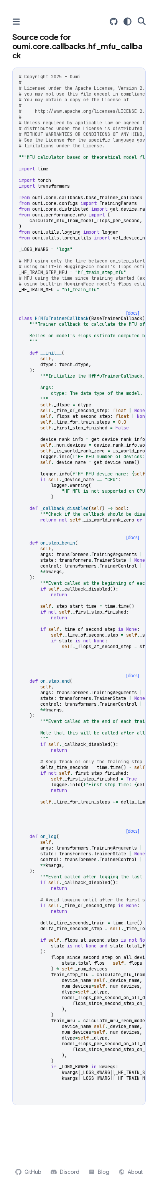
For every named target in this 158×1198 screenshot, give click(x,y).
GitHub (33, 1171)
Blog (103, 1171)
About (135, 1171)
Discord (69, 1171)
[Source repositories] (114, 22)
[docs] (132, 313)
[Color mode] (127, 21)
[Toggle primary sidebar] (16, 22)
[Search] (142, 21)
